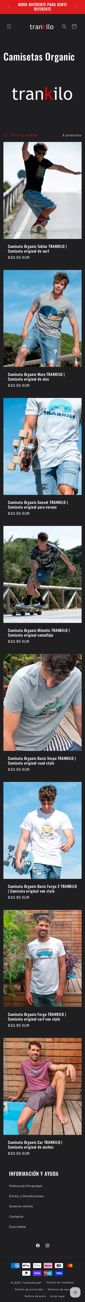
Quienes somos (21, 1206)
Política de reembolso (60, 1282)
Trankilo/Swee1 (32, 1282)
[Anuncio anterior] (8, 7)
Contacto (16, 1217)
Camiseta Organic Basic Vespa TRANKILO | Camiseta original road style (42, 760)
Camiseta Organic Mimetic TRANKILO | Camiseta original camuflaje (39, 633)
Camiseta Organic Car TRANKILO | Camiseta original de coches (35, 1144)
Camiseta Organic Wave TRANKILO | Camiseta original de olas (36, 376)
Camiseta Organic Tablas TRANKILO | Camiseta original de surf (37, 248)
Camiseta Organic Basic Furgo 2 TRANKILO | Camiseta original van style (42, 888)
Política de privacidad (29, 1289)
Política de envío (35, 1296)
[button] (9, 26)
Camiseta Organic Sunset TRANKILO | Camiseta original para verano (38, 504)
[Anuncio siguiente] (77, 7)
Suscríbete (17, 1227)
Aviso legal (57, 1296)
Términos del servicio (61, 1289)
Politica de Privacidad (25, 1186)
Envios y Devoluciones (26, 1196)
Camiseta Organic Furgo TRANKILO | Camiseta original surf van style (37, 1016)
